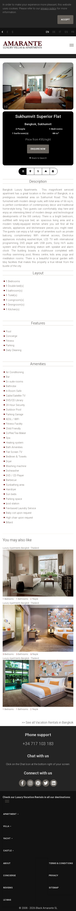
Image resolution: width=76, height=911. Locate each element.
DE (53, 32)
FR (72, 32)
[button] (9, 88)
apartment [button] (10, 814)
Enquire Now (38, 149)
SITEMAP (54, 887)
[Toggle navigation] (71, 45)
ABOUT (7, 863)
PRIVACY (53, 875)
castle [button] (7, 850)
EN (47, 32)
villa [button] (6, 826)
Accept (65, 19)
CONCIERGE (9, 875)
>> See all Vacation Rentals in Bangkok (47, 722)
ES (66, 32)
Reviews (8, 887)
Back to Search (39, 158)
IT (60, 32)
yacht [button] (7, 838)
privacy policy (48, 8)
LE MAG (7, 900)
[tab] (23, 171)
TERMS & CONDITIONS (61, 863)
